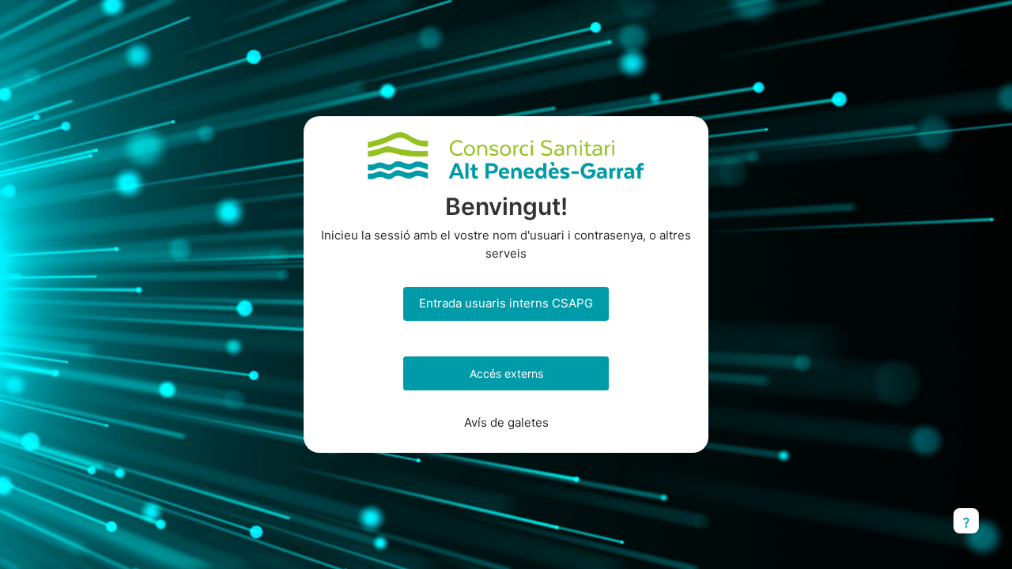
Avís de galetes (506, 422)
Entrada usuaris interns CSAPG (506, 303)
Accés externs (506, 373)
